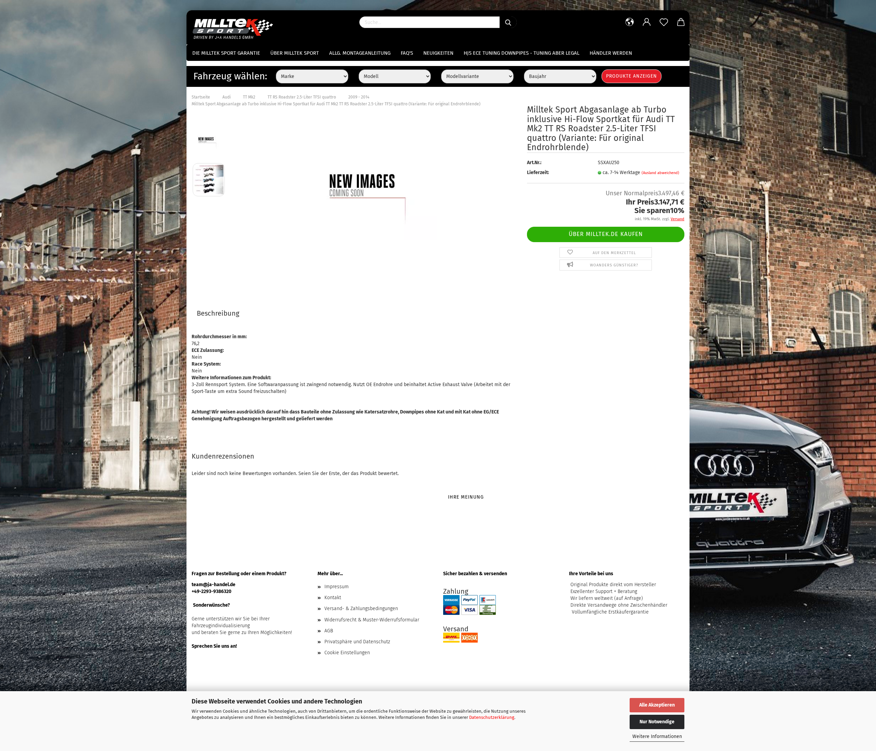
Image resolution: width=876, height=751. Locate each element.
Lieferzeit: (538, 172)
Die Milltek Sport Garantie (226, 53)
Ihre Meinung (466, 497)
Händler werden (611, 53)
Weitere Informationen (657, 736)
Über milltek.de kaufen (606, 234)
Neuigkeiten (438, 53)
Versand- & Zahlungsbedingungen (361, 608)
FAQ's (407, 53)
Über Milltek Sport (294, 53)
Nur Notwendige (657, 722)
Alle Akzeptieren (657, 705)
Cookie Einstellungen (347, 653)
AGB (328, 631)
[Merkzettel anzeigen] (663, 22)
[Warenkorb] (681, 22)
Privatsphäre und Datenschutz (357, 642)
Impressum (336, 587)
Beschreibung (218, 313)
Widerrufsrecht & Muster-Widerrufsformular (371, 620)
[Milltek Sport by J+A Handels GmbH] (235, 27)
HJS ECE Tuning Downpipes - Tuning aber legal (521, 53)
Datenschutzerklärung (491, 717)
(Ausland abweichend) (660, 173)
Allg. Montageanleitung (359, 53)
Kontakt (332, 598)
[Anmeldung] (646, 22)
